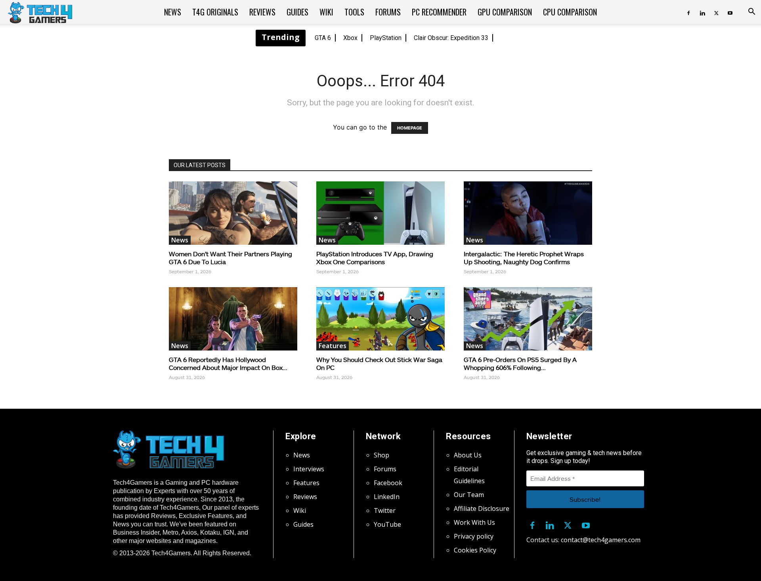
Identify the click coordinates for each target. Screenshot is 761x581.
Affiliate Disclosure (481, 508)
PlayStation (386, 38)
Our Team (469, 494)
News (172, 12)
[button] (751, 12)
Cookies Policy (475, 550)
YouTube (387, 524)
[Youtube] (730, 12)
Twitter (385, 510)
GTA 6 (323, 38)
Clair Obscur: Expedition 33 (451, 38)
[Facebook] (688, 12)
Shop (381, 455)
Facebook (388, 482)
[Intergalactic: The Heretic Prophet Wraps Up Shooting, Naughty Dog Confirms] (528, 213)
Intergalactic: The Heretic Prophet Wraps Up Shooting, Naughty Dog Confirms (524, 257)
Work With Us (474, 522)
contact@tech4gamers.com (601, 539)
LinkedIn (387, 496)
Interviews (308, 469)
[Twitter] (716, 12)
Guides (297, 12)
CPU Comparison (570, 12)
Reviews (262, 12)
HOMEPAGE (409, 128)
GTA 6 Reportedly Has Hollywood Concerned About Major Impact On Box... (228, 363)
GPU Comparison (505, 12)
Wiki (326, 12)
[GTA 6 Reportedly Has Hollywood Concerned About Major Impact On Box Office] (233, 319)
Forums (388, 12)
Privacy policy (473, 536)
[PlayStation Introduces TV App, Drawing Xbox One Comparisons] (380, 213)
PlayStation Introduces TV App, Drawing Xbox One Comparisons (374, 257)
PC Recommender (439, 12)
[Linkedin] (702, 12)
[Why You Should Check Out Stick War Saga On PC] (380, 319)
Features (332, 345)
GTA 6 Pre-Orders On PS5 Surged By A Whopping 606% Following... (520, 363)
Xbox (350, 38)
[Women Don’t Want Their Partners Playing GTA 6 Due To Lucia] (233, 213)
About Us (468, 455)
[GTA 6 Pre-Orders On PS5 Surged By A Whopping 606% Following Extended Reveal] (528, 319)
